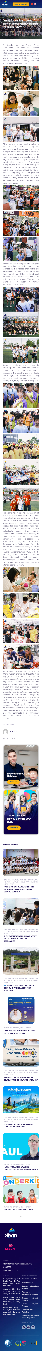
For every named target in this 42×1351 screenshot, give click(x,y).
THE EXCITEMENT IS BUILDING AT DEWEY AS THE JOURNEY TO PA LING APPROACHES (20, 938)
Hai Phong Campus (26, 880)
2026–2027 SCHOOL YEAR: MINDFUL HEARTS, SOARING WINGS (18, 1125)
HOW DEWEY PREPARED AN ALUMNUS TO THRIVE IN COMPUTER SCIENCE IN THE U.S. (21, 1340)
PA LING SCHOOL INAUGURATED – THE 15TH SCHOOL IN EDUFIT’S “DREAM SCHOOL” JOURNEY (19, 889)
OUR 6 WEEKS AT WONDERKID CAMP (18, 1210)
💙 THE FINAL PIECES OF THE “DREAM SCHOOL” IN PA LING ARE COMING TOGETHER (19, 988)
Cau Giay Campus (11, 880)
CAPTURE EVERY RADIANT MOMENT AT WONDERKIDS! (20, 1298)
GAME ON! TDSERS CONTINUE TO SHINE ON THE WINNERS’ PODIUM (20, 1032)
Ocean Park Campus (28, 882)
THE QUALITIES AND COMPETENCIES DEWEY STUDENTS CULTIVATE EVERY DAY (21, 1078)
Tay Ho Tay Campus (16, 31)
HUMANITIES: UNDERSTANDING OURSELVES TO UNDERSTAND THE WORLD (21, 1168)
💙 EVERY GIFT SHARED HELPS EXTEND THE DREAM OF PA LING (20, 1255)
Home (5, 31)
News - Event (9, 884)
